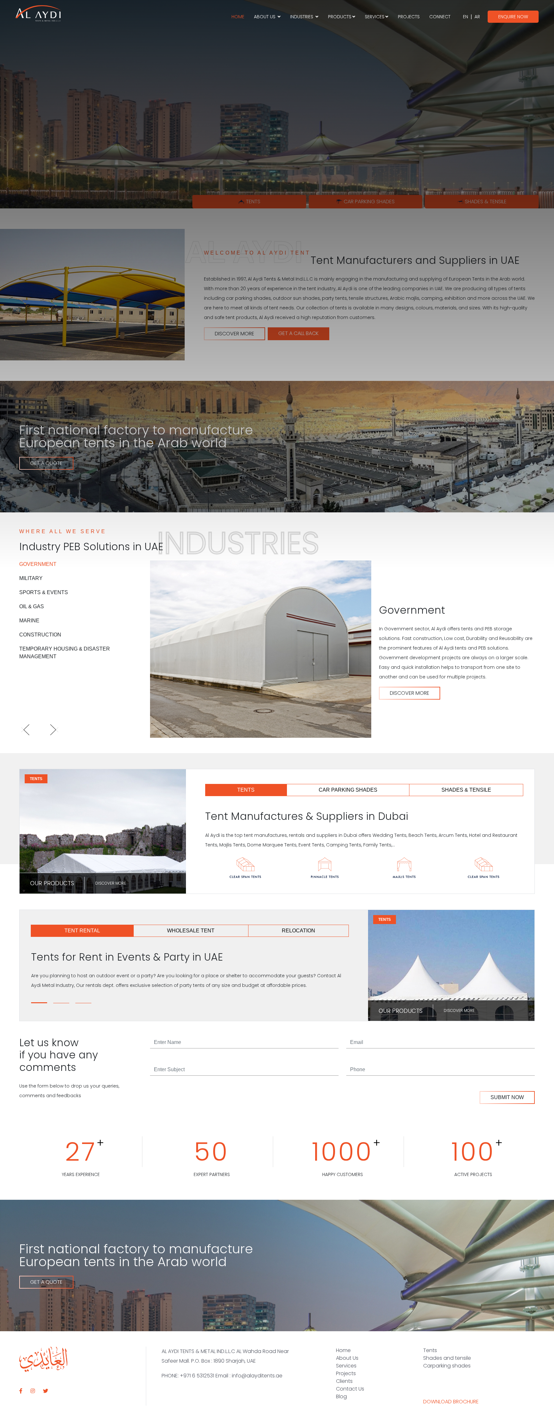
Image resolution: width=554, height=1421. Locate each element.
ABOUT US (265, 16)
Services (346, 1365)
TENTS (246, 790)
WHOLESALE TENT (190, 930)
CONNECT (439, 16)
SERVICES (374, 16)
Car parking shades (369, 201)
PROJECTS (409, 16)
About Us (347, 1358)
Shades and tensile (447, 1358)
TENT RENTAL (82, 930)
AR (477, 16)
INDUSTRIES (302, 16)
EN (465, 16)
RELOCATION (298, 930)
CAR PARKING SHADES (348, 790)
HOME (237, 16)
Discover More (409, 693)
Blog (341, 1396)
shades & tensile (486, 201)
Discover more (110, 883)
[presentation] (31, 731)
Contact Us (350, 1388)
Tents (430, 1350)
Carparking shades (447, 1365)
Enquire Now (513, 16)
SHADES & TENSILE (466, 790)
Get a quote (46, 1282)
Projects (346, 1373)
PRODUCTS (339, 16)
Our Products (52, 883)
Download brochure (451, 1401)
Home (343, 1350)
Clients (344, 1381)
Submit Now (507, 1097)
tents (253, 201)
